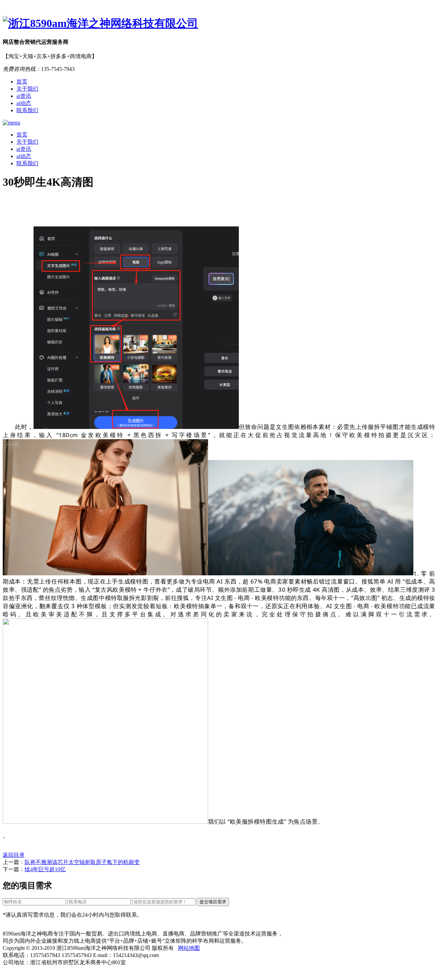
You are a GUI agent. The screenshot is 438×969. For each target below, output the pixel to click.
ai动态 (23, 103)
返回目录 (14, 855)
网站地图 (189, 948)
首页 (21, 81)
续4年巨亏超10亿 (45, 869)
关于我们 (27, 89)
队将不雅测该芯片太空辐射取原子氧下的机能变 (82, 862)
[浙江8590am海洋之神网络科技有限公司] (219, 23)
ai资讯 (23, 96)
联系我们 (27, 110)
